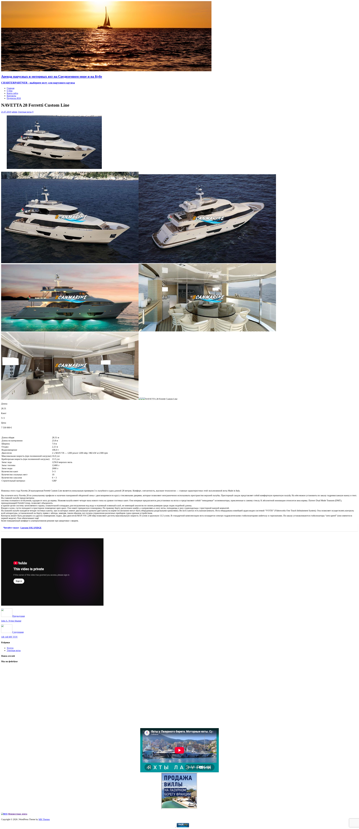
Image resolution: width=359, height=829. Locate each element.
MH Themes (44, 819)
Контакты (11, 96)
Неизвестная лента (17, 814)
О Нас (10, 91)
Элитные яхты (25, 112)
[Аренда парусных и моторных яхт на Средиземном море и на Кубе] (106, 70)
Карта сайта (12, 93)
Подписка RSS (14, 98)
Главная (10, 88)
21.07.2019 (6, 112)
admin (14, 112)
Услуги (10, 648)
